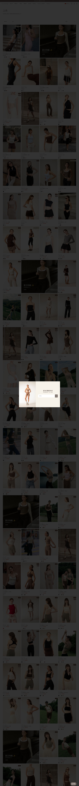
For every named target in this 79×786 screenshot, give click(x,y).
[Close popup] (59, 380)
